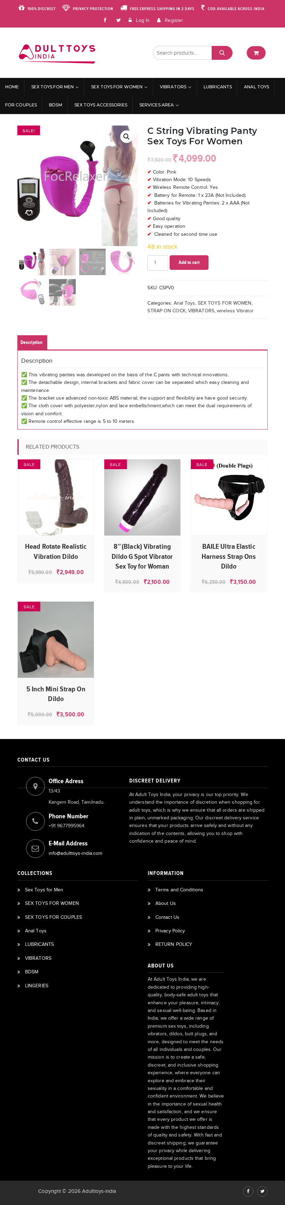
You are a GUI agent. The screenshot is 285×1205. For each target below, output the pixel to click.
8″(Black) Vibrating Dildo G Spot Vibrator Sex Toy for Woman (142, 556)
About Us (165, 903)
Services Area (156, 104)
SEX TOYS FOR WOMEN (116, 86)
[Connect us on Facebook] (105, 20)
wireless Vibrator (235, 310)
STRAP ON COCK (166, 310)
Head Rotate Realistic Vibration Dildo (56, 551)
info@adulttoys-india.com (75, 853)
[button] (126, 136)
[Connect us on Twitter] (262, 1191)
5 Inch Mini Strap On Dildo (56, 694)
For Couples (21, 104)
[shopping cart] (256, 53)
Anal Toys (256, 86)
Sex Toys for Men (52, 86)
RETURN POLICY (173, 944)
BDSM (55, 104)
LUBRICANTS (218, 86)
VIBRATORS (173, 86)
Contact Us (167, 917)
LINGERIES (36, 985)
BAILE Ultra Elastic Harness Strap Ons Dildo (229, 556)
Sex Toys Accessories (100, 104)
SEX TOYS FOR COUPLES (53, 917)
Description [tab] (31, 342)
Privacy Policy (170, 930)
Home (12, 86)
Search (222, 52)
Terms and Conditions (179, 889)
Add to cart (189, 262)
